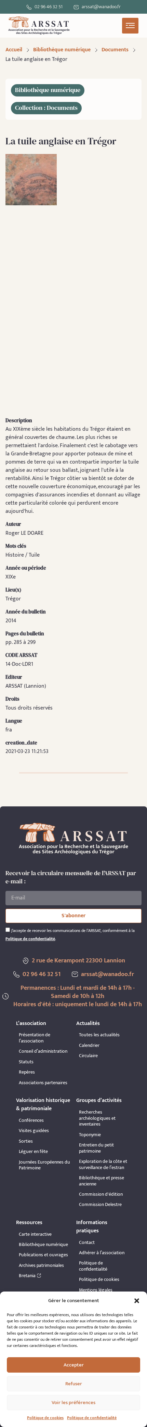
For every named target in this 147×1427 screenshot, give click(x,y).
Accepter (74, 1365)
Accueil (13, 49)
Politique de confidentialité (92, 1417)
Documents (115, 49)
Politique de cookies (45, 1417)
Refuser (73, 1383)
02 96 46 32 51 (49, 7)
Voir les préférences (73, 1402)
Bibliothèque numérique (62, 49)
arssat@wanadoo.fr (107, 974)
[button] (136, 1300)
